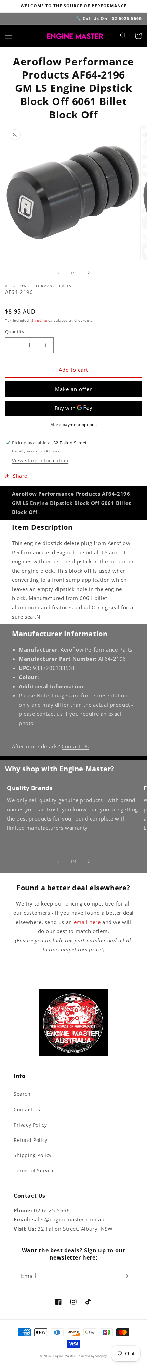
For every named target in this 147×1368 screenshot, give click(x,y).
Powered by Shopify (92, 1356)
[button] (8, 35)
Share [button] (20, 476)
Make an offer (73, 389)
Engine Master (64, 1356)
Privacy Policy (30, 1124)
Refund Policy (31, 1140)
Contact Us (75, 746)
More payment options (73, 424)
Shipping (39, 320)
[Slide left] (58, 272)
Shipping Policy (33, 1155)
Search (22, 1094)
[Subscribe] (125, 1276)
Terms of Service (34, 1170)
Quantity (14, 331)
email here (87, 921)
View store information (40, 460)
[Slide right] (88, 272)
